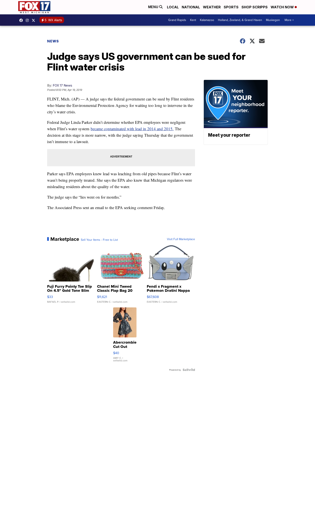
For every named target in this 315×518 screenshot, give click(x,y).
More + (289, 20)
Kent (193, 20)
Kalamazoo (207, 20)
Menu (153, 7)
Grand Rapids (177, 20)
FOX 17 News (62, 85)
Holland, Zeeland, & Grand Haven (240, 20)
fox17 (34, 20)
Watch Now (283, 7)
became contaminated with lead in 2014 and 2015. (132, 128)
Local (173, 7)
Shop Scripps (255, 7)
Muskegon (273, 20)
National (191, 7)
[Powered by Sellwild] (189, 369)
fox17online (22, 20)
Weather (212, 7)
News (53, 41)
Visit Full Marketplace (181, 239)
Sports (231, 7)
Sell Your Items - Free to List (99, 239)
